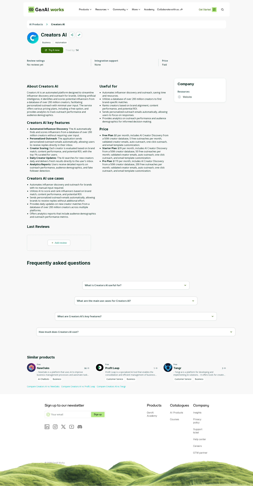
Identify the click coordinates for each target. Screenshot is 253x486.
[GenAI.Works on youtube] (71, 426)
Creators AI (58, 24)
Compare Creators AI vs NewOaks (43, 386)
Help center (199, 439)
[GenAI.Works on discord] (79, 426)
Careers (197, 446)
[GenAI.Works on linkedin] (47, 426)
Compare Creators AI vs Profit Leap (78, 386)
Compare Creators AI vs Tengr (111, 386)
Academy (149, 9)
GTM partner (200, 452)
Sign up (98, 414)
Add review (61, 242)
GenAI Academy (152, 414)
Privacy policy (197, 421)
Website (187, 97)
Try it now (54, 50)
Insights (197, 412)
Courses (174, 419)
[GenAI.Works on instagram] (55, 426)
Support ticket (197, 431)
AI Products (36, 24)
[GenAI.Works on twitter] (63, 426)
